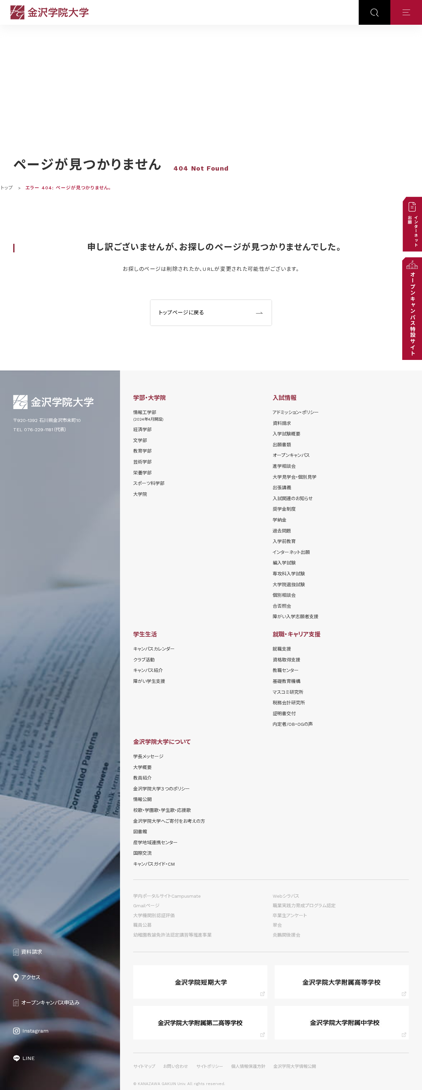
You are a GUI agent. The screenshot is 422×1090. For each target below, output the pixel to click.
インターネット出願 (291, 552)
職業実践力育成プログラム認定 (304, 905)
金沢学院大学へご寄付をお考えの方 (169, 821)
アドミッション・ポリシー (296, 412)
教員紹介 (142, 778)
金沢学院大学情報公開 (294, 1066)
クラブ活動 (144, 659)
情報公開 (142, 799)
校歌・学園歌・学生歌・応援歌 (162, 810)
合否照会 (282, 606)
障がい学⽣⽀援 (149, 681)
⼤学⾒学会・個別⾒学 (294, 477)
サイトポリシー (209, 1066)
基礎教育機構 (286, 681)
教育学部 (142, 451)
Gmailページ (146, 905)
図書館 (140, 831)
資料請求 (282, 423)
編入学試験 (284, 562)
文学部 (140, 440)
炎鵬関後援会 (286, 935)
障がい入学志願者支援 (295, 616)
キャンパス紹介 (148, 670)
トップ (7, 187)
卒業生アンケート (290, 915)
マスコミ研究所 (288, 692)
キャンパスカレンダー (154, 649)
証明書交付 (284, 713)
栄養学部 (142, 472)
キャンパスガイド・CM (154, 864)
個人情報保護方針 (248, 1066)
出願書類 (282, 444)
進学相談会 (284, 466)
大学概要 (142, 767)
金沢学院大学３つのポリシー (161, 788)
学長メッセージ (148, 756)
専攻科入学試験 (289, 573)
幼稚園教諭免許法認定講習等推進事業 (172, 935)
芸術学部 (142, 462)
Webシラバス (286, 896)
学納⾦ (279, 520)
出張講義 (282, 487)
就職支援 (282, 649)
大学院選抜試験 (289, 584)
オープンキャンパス (291, 455)
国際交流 (142, 853)
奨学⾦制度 (284, 509)
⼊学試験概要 (286, 433)
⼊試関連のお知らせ (293, 498)
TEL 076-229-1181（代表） (40, 429)
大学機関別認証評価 (154, 915)
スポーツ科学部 (149, 483)
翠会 (277, 925)
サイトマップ (144, 1066)
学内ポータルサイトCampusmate (167, 896)
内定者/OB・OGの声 (293, 724)
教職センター (286, 670)
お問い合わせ (175, 1066)
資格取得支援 (286, 659)
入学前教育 (284, 541)
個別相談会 (284, 595)
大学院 (140, 494)
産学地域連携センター (155, 842)
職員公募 (142, 925)
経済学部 (142, 429)
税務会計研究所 (289, 702)
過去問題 (282, 530)
